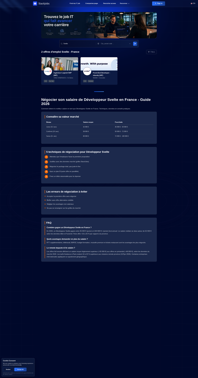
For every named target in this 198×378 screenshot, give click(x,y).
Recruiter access (109, 3)
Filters (153, 52)
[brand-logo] (41, 3)
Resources (123, 3)
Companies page (91, 3)
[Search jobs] (135, 44)
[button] (115, 44)
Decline (8, 369)
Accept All (20, 369)
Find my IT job (75, 3)
